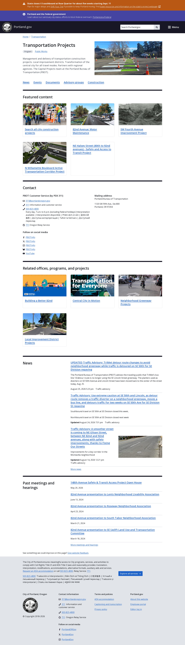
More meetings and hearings (84, 545)
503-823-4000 (66, 571)
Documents (53, 82)
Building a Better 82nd (38, 300)
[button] (173, 27)
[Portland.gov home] (17, 27)
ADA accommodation (104, 599)
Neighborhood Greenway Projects (136, 302)
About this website (139, 599)
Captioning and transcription (108, 604)
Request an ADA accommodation (38, 571)
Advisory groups (74, 82)
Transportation (38, 36)
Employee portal (138, 604)
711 (88, 571)
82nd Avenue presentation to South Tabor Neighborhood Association (113, 518)
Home (25, 36)
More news (76, 469)
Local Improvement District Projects (42, 341)
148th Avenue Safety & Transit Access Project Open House (106, 482)
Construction (96, 82)
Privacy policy (101, 609)
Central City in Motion (86, 300)
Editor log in (136, 609)
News (26, 82)
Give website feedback (78, 553)
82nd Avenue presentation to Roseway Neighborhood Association (111, 506)
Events (37, 82)
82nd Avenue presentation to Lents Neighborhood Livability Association (115, 494)
